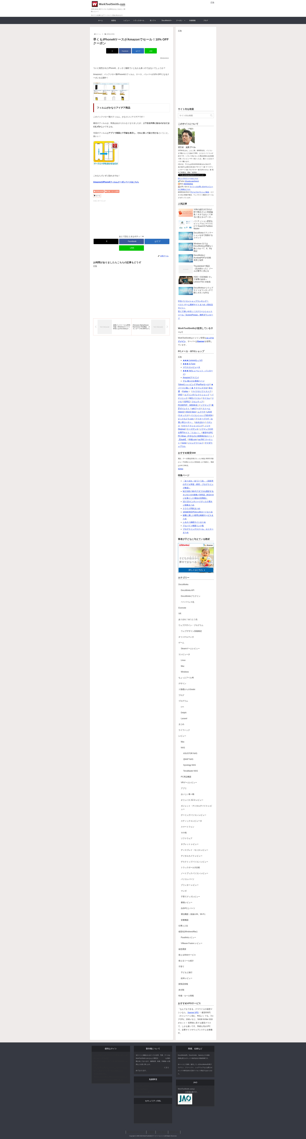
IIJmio (180, 469)
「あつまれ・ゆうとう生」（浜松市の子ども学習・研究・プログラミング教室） (198, 484)
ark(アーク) (196, 409)
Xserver (200, 341)
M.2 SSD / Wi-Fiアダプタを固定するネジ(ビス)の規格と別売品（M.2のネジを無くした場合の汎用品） (198, 494)
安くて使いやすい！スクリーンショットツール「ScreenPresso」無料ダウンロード (195, 314)
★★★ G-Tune (189, 364)
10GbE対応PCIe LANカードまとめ (198, 512)
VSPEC (186, 402)
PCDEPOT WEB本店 (188, 405)
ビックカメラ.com (186, 419)
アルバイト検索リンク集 (193, 526)
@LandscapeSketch (192, 181)
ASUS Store (191, 412)
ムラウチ (201, 412)
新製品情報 (99, 191)
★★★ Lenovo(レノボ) (192, 360)
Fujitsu (185, 391)
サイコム (206, 398)
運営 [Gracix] (174, 1132)
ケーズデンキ (192, 429)
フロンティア (197, 402)
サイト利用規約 (142, 1089)
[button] (211, 115)
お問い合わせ (162, 1132)
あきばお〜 (200, 422)
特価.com (193, 439)
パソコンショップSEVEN (201, 415)
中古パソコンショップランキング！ (193, 301)
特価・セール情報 (113, 191)
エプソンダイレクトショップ (196, 395)
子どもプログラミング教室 (199, 192)
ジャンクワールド (195, 443)
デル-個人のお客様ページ (193, 381)
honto (184, 443)
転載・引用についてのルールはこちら (150, 1067)
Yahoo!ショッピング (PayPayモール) (194, 384)
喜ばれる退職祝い (100, 1074)
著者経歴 (151, 1132)
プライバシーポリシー (144, 1086)
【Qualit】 (182, 439)
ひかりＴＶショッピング (192, 426)
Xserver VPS (193, 1013)
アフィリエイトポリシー (145, 1092)
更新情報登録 (188, 184)
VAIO (180, 395)
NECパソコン (195, 398)
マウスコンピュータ (191, 367)
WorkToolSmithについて (136, 1132)
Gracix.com (161, 1058)
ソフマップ (205, 405)
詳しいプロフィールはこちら (188, 178)
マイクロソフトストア (201, 391)
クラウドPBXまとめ (191, 508)
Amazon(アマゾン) (191, 378)
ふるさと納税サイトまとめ (194, 522)
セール (98, 195)
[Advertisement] (186, 8)
